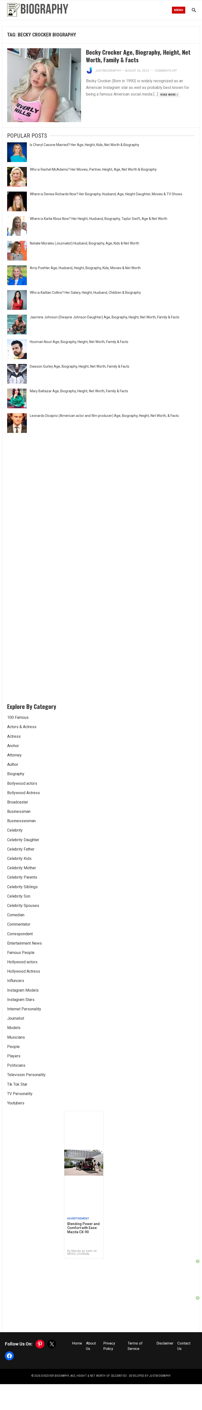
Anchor (13, 745)
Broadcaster (17, 802)
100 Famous (18, 717)
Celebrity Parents (22, 877)
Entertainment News (24, 943)
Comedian (15, 915)
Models (13, 1027)
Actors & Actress (21, 726)
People (13, 1046)
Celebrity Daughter (23, 839)
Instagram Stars (20, 999)
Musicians (16, 1037)
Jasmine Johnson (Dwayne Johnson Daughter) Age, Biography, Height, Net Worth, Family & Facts (104, 317)
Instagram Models (23, 990)
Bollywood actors (22, 783)
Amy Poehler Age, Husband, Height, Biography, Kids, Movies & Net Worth (85, 268)
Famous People (20, 952)
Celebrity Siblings (22, 887)
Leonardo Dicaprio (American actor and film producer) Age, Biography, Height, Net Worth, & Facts (104, 416)
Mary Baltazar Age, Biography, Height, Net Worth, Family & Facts (79, 391)
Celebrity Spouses (23, 905)
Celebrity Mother (21, 868)
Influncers (15, 980)
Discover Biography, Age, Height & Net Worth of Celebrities (84, 1375)
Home (77, 1343)
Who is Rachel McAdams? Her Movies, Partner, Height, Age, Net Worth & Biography (93, 169)
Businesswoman (21, 821)
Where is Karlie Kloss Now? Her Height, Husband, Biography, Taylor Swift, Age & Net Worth (98, 219)
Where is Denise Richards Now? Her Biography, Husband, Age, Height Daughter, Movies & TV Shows (106, 194)
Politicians (16, 1065)
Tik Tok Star (17, 1084)
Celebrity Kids (19, 858)
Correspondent (20, 934)
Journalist (15, 1018)
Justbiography (108, 70)
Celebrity (15, 830)
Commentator (18, 924)
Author (12, 764)
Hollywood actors (22, 962)
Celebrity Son (18, 896)
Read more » (169, 94)
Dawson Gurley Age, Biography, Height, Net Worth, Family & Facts (79, 366)
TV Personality (20, 1093)
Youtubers (15, 1103)
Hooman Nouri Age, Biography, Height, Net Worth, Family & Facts (79, 342)
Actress (14, 736)
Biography (15, 773)
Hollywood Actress (23, 971)
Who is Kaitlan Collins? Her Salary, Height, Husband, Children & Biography (85, 293)
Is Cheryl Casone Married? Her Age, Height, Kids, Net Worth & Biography (84, 145)
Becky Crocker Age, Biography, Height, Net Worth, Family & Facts (138, 56)
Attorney (14, 755)
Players (13, 1056)
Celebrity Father (20, 849)
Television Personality (26, 1074)
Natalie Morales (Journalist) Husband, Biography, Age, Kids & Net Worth (84, 243)
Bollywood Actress (23, 792)
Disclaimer (165, 1343)
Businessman (19, 811)
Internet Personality (24, 1009)
